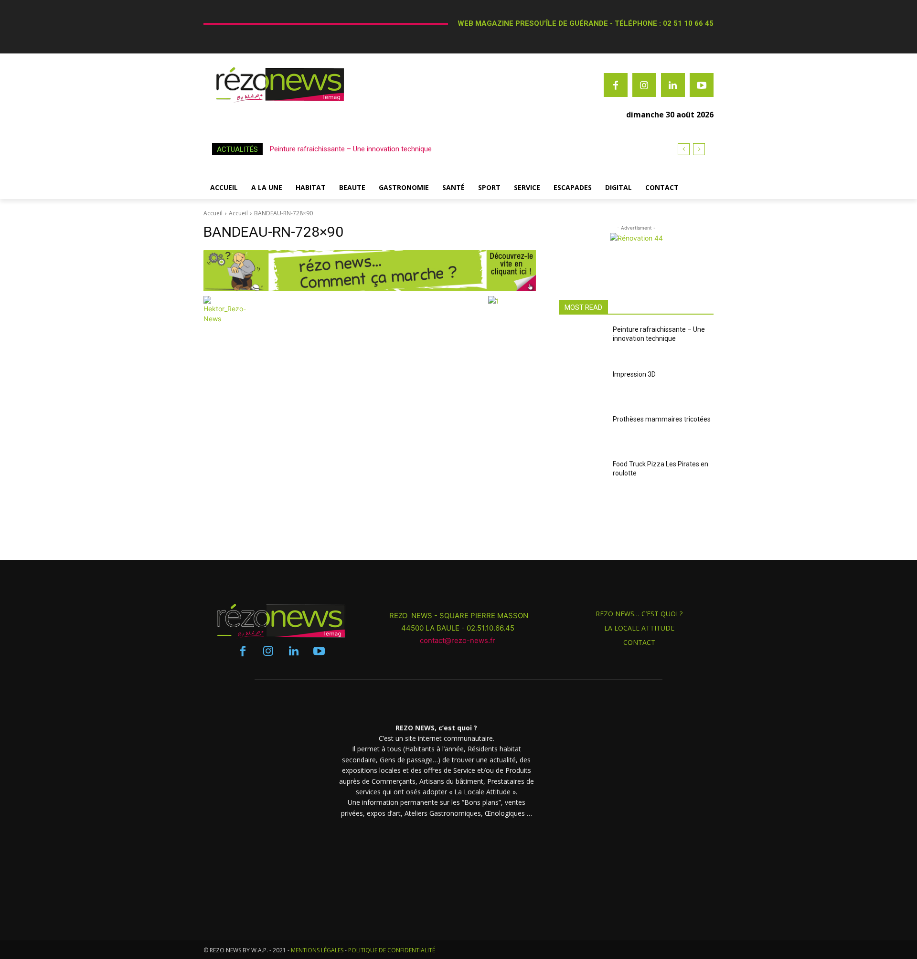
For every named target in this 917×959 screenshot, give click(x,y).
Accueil (213, 213)
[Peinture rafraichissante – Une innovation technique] (582, 343)
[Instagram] (644, 85)
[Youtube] (702, 85)
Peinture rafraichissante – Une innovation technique (351, 149)
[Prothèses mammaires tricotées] (582, 433)
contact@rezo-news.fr (458, 640)
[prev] (684, 149)
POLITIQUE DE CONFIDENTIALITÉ (391, 950)
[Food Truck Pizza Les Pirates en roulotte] (582, 478)
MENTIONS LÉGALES (317, 950)
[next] (699, 149)
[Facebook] (616, 85)
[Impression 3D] (582, 388)
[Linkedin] (673, 85)
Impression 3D (634, 374)
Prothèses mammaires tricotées (662, 419)
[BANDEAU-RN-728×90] (369, 270)
